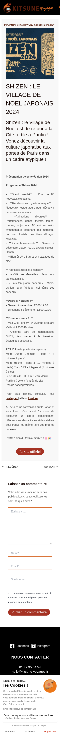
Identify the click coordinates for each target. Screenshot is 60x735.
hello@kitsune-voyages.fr (30, 671)
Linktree (33, 398)
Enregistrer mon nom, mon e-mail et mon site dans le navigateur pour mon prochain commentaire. (29, 597)
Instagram (12, 398)
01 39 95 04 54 (30, 667)
